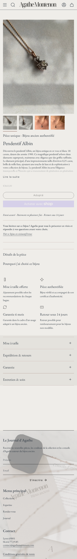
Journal (6, 518)
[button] (13, 5)
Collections (8, 498)
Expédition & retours (17, 355)
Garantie (8, 367)
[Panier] (72, 5)
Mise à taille (11, 343)
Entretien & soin (14, 379)
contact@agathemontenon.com (18, 545)
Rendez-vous (9, 511)
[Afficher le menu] (5, 5)
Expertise (7, 505)
